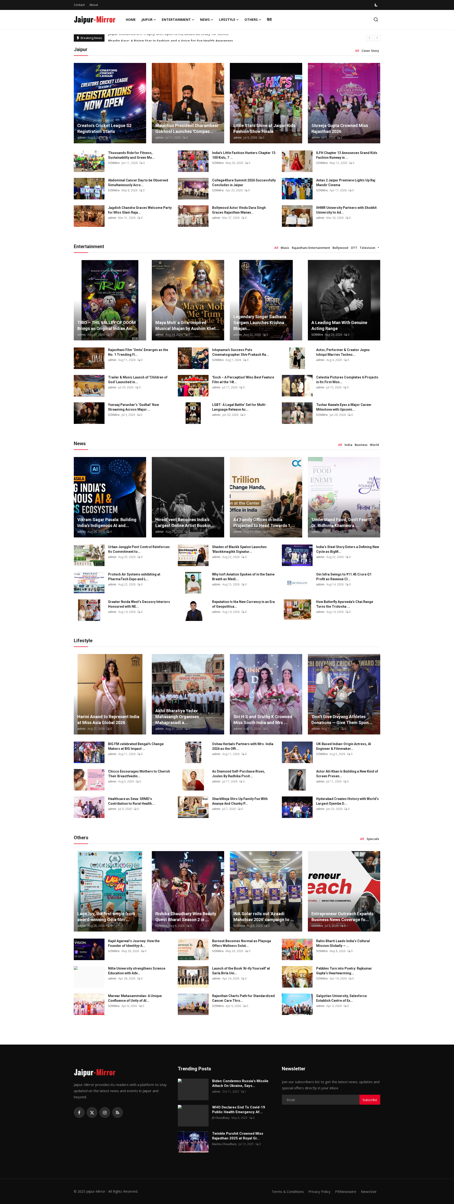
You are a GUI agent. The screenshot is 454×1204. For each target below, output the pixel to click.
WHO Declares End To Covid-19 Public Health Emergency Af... (238, 1109)
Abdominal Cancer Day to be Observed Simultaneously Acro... (138, 182)
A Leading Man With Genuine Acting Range (339, 325)
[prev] (370, 38)
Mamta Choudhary (224, 1144)
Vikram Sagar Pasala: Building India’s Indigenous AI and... (106, 522)
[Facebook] (79, 1112)
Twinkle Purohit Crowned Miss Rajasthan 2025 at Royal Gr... (237, 1135)
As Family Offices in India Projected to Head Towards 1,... (264, 522)
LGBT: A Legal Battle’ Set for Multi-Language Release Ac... (239, 407)
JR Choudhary (221, 1118)
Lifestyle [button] (227, 19)
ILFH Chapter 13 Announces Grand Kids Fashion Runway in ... (346, 155)
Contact (79, 5)
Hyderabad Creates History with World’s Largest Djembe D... (347, 801)
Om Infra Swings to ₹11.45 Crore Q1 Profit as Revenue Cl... (343, 576)
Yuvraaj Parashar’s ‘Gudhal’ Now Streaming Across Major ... (133, 407)
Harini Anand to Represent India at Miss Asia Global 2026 (108, 719)
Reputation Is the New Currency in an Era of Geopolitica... (243, 604)
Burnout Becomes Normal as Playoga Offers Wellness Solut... (241, 943)
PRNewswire (345, 1191)
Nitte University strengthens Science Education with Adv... (136, 971)
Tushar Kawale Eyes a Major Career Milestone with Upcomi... (343, 407)
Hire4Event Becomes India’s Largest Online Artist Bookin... (184, 522)
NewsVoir (369, 1191)
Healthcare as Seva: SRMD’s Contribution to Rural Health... (131, 801)
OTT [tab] (354, 248)
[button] (378, 248)
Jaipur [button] (147, 19)
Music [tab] (285, 248)
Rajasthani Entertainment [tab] (311, 248)
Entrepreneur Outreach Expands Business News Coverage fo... (342, 916)
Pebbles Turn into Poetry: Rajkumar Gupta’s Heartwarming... (344, 971)
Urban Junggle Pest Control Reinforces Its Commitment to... (139, 549)
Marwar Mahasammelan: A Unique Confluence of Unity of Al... (135, 998)
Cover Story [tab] (370, 50)
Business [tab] (361, 445)
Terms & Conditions (287, 1191)
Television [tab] (367, 248)
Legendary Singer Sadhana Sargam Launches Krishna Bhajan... (259, 322)
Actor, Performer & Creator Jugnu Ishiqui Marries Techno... (343, 352)
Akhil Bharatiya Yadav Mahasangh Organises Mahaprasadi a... (177, 716)
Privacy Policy (319, 1191)
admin (81, 138)
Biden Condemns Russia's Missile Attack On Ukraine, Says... (240, 1083)
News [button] (205, 19)
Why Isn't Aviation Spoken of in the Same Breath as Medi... (243, 576)
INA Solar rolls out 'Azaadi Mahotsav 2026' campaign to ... (263, 916)
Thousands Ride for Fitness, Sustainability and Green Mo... (131, 155)
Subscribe (369, 1100)
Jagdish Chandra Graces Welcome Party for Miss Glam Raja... (140, 210)
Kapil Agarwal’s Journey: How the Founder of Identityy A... (134, 943)
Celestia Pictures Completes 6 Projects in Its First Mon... (347, 379)
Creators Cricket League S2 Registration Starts (104, 128)
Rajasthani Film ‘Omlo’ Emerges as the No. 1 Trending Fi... (138, 352)
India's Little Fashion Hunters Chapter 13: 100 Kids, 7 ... (244, 155)
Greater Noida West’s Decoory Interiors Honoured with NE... (139, 604)
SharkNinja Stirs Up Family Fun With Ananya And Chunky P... (240, 801)
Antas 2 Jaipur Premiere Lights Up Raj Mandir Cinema (345, 182)
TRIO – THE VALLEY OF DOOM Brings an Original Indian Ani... (106, 325)
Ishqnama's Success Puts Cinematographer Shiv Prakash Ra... (240, 352)
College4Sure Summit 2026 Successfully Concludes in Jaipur (244, 182)
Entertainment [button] (176, 19)
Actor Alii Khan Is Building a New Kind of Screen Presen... (347, 773)
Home (131, 19)
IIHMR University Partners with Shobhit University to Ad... (346, 210)
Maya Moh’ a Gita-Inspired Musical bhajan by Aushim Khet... (187, 325)
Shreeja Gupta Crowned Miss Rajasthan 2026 (339, 128)
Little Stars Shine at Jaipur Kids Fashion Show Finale (264, 128)
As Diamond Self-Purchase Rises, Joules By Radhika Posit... (238, 773)
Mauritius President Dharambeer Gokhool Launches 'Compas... (187, 128)
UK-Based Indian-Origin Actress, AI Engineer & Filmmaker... (343, 746)
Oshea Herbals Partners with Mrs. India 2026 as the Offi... (242, 746)
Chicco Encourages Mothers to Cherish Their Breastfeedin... (139, 773)
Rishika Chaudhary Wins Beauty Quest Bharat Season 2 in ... (185, 916)
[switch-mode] (376, 5)
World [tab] (374, 445)
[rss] (117, 1112)
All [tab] (357, 50)
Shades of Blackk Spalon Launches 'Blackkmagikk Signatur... (239, 549)
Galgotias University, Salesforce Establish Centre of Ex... (341, 998)
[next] (377, 38)
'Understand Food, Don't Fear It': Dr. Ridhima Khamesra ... (342, 522)
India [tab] (348, 445)
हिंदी (269, 19)
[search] (375, 19)
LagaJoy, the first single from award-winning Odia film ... (106, 916)
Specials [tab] (373, 839)
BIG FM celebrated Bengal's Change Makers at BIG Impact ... (136, 746)
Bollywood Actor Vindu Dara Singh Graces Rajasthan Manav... (239, 210)
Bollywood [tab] (340, 248)
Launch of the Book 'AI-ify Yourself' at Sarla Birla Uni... (241, 971)
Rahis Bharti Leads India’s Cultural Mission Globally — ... (343, 943)
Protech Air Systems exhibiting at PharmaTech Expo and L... (134, 576)
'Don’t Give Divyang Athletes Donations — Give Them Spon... (341, 719)
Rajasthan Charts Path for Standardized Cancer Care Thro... (243, 998)
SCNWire (114, 163)
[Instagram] (104, 1112)
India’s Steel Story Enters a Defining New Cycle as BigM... (347, 549)
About (93, 5)
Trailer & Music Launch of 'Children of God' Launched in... (137, 379)
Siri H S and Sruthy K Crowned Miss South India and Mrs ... (262, 719)
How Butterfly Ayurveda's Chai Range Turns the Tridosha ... (344, 604)
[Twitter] (92, 1112)
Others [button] (251, 19)
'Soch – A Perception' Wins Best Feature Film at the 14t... (243, 379)
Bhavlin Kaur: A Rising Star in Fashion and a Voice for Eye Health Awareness (170, 37)
